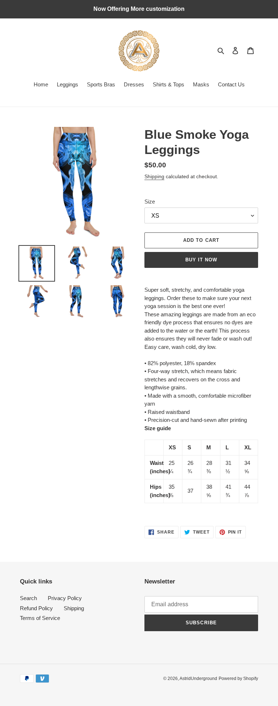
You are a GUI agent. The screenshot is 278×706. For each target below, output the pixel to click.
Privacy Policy (65, 598)
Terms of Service (40, 618)
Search (28, 598)
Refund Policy (36, 608)
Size (149, 201)
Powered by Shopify (238, 678)
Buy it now (201, 259)
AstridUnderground (198, 678)
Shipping (154, 176)
